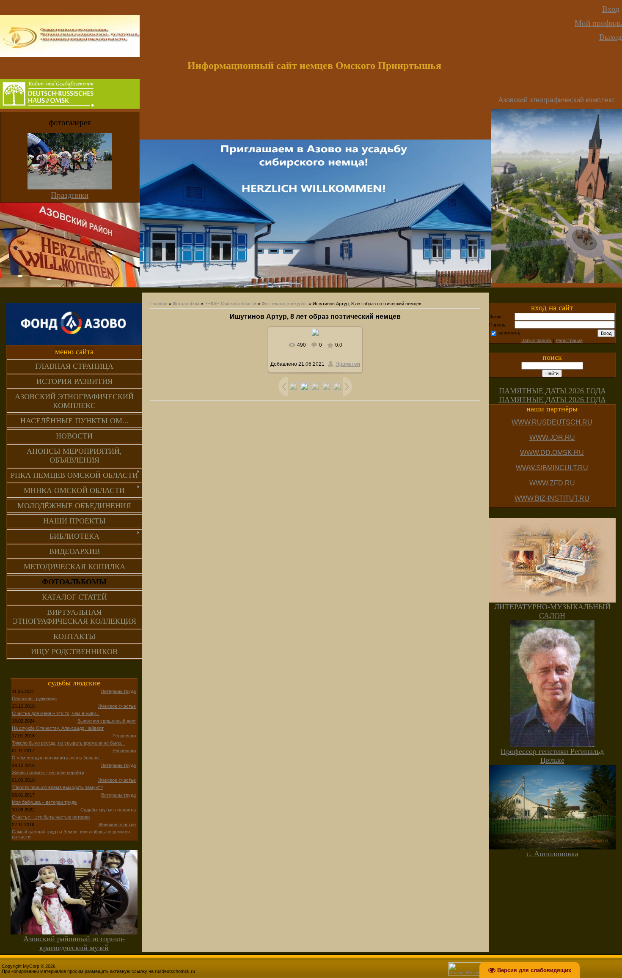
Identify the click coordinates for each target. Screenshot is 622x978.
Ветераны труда (118, 691)
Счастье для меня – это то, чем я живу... (55, 713)
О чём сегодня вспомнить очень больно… (57, 757)
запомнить (509, 332)
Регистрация (569, 340)
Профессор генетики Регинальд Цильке (552, 755)
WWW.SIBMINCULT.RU (552, 467)
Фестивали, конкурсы (284, 303)
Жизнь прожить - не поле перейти (48, 772)
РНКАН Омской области (230, 303)
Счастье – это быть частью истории (51, 816)
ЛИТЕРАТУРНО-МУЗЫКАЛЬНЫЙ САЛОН (552, 611)
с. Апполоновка (552, 853)
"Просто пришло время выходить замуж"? (57, 787)
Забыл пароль (536, 340)
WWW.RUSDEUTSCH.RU (552, 422)
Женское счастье (117, 706)
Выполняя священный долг (106, 720)
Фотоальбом (186, 303)
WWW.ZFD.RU (552, 483)
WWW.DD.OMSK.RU (552, 452)
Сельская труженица (34, 698)
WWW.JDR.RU (552, 437)
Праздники (69, 195)
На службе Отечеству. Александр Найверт (58, 728)
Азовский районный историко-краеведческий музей (74, 943)
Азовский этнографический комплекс (556, 100)
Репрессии (124, 735)
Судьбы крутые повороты (108, 809)
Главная (159, 303)
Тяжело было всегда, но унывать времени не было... (68, 742)
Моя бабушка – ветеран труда (44, 802)
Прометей (348, 364)
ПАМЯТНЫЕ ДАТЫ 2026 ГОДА (552, 390)
